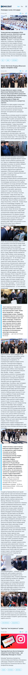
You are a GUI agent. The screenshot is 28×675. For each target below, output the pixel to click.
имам (8, 60)
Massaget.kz (13, 654)
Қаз (18, 6)
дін (2, 60)
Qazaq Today (13, 38)
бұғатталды (18, 669)
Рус (22, 6)
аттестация (14, 60)
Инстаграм (10, 669)
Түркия (3, 669)
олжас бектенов (5, 622)
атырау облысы (15, 622)
